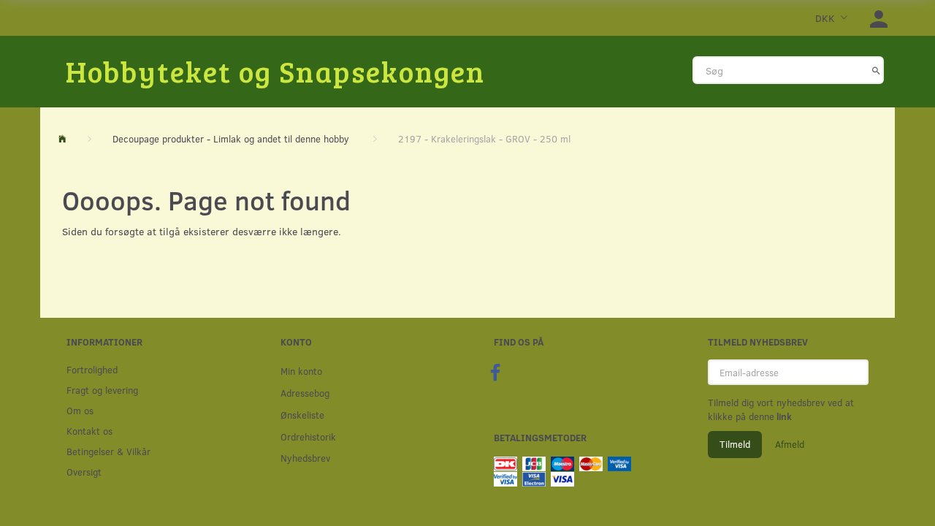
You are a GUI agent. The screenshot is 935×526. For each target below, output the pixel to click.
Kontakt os (89, 430)
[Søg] (876, 70)
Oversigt (84, 471)
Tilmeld (735, 444)
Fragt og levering (102, 390)
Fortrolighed (92, 369)
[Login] (879, 18)
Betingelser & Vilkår (108, 451)
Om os (80, 410)
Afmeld (789, 444)
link (783, 416)
